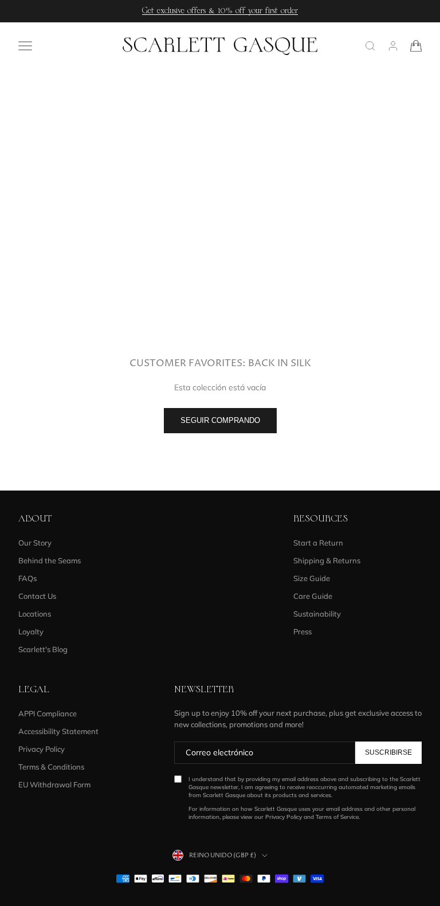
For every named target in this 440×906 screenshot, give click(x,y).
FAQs (27, 578)
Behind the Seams (49, 560)
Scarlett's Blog (43, 649)
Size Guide (311, 578)
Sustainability (317, 613)
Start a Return (318, 542)
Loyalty (31, 631)
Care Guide (312, 596)
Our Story (35, 542)
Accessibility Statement (58, 731)
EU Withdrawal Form (54, 784)
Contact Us (37, 596)
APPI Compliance (47, 713)
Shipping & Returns (326, 560)
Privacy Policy (41, 749)
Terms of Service (337, 817)
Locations (34, 613)
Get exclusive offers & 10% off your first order (220, 11)
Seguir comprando (220, 420)
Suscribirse (388, 752)
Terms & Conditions (51, 766)
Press (302, 631)
